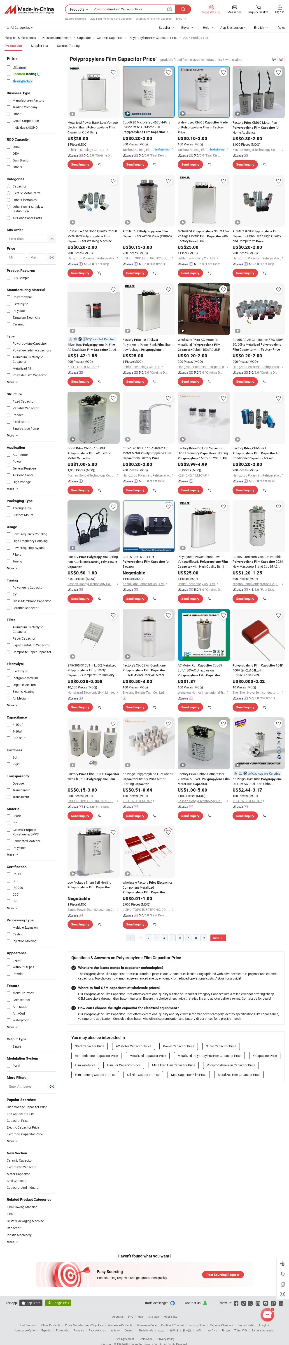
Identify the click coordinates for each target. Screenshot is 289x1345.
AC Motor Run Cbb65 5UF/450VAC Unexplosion (200, 670)
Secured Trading (68, 45)
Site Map (153, 1316)
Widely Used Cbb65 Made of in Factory (203, 127)
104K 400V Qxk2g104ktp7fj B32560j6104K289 (258, 670)
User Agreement (124, 1339)
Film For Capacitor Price (123, 1065)
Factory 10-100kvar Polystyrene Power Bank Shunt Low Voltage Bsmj (148, 344)
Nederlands (146, 1330)
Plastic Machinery (19, 1235)
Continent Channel (172, 1325)
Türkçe (226, 1330)
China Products (50, 1325)
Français (78, 1330)
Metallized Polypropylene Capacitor (111, 18)
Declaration (146, 1339)
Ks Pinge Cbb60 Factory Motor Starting (148, 779)
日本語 (187, 1330)
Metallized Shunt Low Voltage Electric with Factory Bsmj (203, 236)
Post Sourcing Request (223, 1274)
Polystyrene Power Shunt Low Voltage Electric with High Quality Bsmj (203, 562)
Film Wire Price (85, 1065)
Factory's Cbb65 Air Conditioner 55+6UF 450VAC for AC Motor (145, 670)
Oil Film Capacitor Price (143, 1074)
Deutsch (129, 1330)
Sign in (279, 12)
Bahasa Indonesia (263, 1330)
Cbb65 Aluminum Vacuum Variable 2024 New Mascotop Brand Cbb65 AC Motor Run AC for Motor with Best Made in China (258, 562)
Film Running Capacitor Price (95, 1074)
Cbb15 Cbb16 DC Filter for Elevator (146, 562)
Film (10, 1214)
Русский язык (97, 1330)
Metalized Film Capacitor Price (239, 1074)
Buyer (185, 27)
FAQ (130, 1316)
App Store (31, 1303)
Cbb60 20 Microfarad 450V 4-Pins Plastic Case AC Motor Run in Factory (146, 127)
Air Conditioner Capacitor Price (96, 1055)
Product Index (246, 1325)
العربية (161, 1330)
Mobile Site (170, 1316)
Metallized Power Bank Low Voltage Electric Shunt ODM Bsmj (93, 127)
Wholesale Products (120, 1325)
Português (62, 1330)
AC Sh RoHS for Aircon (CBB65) (147, 233)
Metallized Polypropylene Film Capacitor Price (209, 1055)
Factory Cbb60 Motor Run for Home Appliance (256, 127)
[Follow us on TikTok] (243, 1303)
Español (46, 1330)
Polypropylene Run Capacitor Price (231, 1065)
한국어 (174, 1330)
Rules (281, 27)
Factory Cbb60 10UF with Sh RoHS (93, 776)
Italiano (115, 1330)
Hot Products (28, 1325)
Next (216, 938)
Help (206, 27)
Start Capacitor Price (89, 1046)
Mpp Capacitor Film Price (188, 1074)
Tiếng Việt (240, 1330)
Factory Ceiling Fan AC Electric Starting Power (93, 562)
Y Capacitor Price (265, 1055)
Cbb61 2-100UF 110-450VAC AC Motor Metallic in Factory (147, 453)
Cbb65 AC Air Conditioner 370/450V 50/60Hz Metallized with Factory (258, 344)
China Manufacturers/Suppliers (84, 1325)
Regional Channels (221, 1325)
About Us (118, 1316)
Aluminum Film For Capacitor (154, 18)
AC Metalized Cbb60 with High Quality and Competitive (257, 236)
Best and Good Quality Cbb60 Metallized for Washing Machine (92, 236)
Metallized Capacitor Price (148, 1055)
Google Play (58, 1303)
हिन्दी (198, 1330)
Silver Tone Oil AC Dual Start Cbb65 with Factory (93, 347)
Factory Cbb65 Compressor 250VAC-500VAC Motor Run (204, 779)
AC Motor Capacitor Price (133, 1046)
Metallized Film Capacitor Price (173, 1065)
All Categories (20, 27)
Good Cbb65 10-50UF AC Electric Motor (89, 453)
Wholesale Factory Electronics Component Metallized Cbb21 (147, 887)
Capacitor (14, 1228)
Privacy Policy (166, 1339)
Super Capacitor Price (221, 1046)
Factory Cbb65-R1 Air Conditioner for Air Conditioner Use (256, 453)
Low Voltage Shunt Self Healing (89, 884)
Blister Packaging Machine (25, 1221)
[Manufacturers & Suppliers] (29, 9)
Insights (264, 1325)
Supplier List (39, 45)
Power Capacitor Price (178, 1046)
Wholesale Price (146, 1325)
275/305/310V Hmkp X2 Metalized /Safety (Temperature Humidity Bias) (92, 670)
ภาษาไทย (211, 1330)
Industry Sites (197, 1325)
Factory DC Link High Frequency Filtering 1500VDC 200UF (203, 453)
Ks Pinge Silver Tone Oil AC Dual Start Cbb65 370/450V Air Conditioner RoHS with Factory (257, 781)
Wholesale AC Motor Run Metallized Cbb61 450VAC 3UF (199, 344)
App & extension (231, 27)
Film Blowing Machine (22, 1207)
